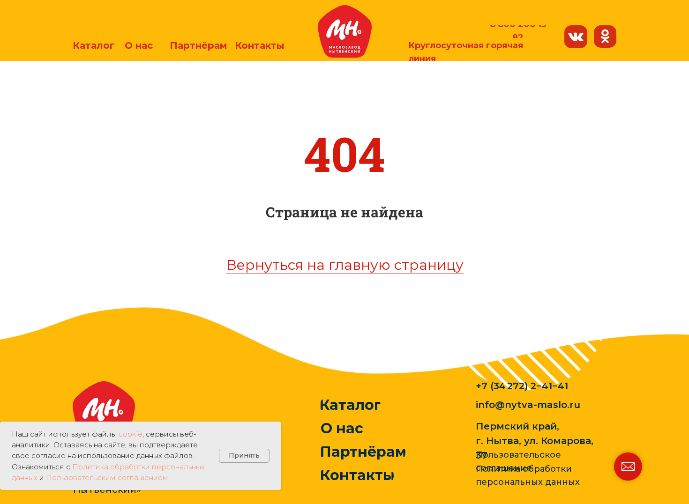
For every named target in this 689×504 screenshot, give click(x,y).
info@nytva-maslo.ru (528, 404)
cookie (130, 434)
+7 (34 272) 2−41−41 (522, 386)
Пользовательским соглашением (107, 477)
